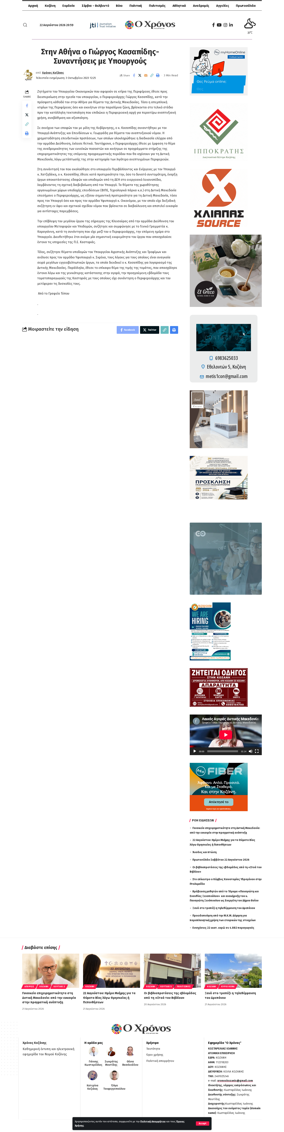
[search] (25, 25)
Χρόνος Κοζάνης (53, 72)
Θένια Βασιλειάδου (130, 1063)
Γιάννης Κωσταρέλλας (93, 1063)
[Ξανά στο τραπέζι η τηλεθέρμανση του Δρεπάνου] (233, 971)
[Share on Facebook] (134, 75)
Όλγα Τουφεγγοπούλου (114, 1087)
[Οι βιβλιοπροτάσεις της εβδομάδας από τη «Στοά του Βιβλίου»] (172, 971)
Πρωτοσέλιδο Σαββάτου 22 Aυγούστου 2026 (220, 859)
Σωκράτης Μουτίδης (111, 1063)
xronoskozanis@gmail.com (235, 1080)
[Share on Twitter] (140, 75)
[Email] (146, 75)
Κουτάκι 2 (59, 986)
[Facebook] (213, 25)
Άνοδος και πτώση (204, 852)
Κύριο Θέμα (227, 986)
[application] (226, 735)
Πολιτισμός (184, 986)
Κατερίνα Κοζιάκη (92, 1087)
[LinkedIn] (231, 25)
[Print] (158, 75)
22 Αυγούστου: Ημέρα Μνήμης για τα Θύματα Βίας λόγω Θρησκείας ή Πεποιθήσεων (109, 997)
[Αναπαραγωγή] (195, 751)
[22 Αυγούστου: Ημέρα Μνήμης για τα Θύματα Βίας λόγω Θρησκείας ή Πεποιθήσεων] (111, 971)
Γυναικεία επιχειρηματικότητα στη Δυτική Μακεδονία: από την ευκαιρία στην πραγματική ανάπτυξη (49, 997)
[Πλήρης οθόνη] (257, 751)
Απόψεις (29, 986)
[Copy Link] (152, 75)
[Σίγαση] (251, 751)
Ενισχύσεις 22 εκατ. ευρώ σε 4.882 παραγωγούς (223, 927)
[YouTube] (219, 25)
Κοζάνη (43, 986)
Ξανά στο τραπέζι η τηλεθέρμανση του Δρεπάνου (223, 908)
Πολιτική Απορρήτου (153, 1121)
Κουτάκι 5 (166, 986)
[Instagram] (225, 25)
